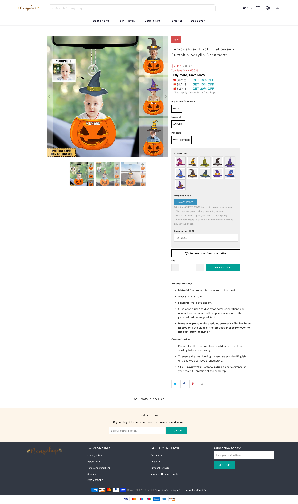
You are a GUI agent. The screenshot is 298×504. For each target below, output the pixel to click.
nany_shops (161, 490)
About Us (155, 461)
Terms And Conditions (98, 467)
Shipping (91, 474)
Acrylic (178, 124)
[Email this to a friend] (202, 384)
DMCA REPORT (95, 480)
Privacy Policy (94, 455)
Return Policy (94, 461)
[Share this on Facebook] (184, 384)
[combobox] (132, 8)
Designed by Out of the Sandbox (188, 490)
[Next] (165, 96)
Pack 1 (177, 108)
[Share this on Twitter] (175, 384)
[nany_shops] (29, 8)
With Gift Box (181, 140)
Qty (173, 260)
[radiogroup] (206, 173)
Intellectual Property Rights (164, 474)
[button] (206, 153)
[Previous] (50, 96)
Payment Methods (160, 467)
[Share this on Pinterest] (193, 384)
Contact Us (156, 455)
